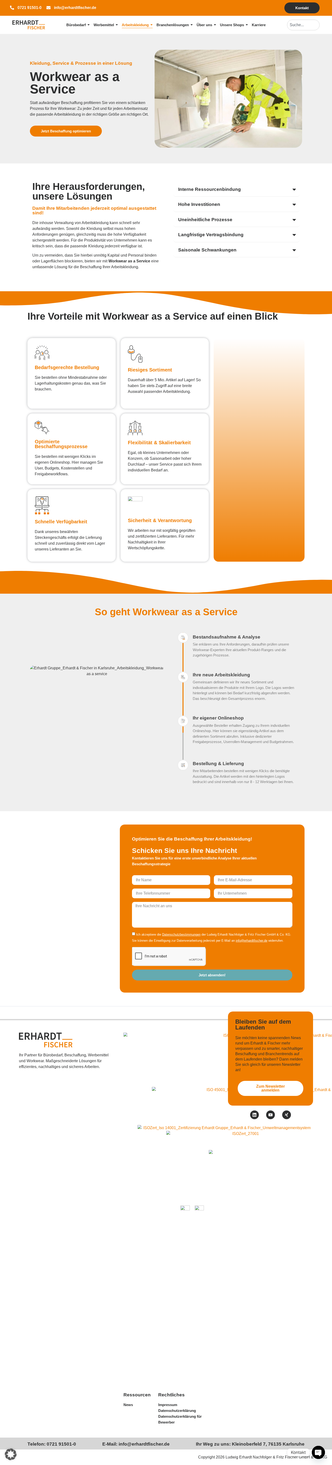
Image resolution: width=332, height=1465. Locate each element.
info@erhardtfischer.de (75, 8)
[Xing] (286, 1114)
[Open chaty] (318, 1452)
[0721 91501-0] (12, 8)
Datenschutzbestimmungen (181, 934)
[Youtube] (270, 1114)
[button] (10, 1454)
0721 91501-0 (29, 8)
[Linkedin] (254, 1114)
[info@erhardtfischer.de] (48, 8)
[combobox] (303, 25)
